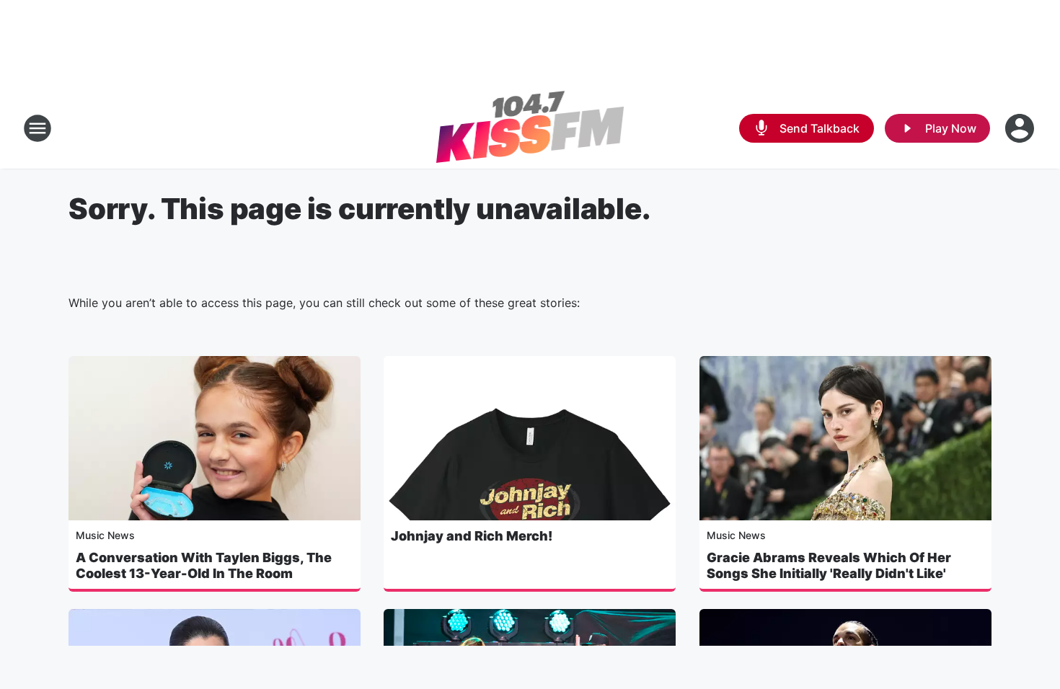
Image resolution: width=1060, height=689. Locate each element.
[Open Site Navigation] (37, 128)
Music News (105, 535)
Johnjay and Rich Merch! (471, 535)
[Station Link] (530, 128)
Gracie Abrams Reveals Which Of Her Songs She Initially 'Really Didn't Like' (829, 565)
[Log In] (1021, 128)
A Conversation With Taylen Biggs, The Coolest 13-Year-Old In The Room (204, 565)
